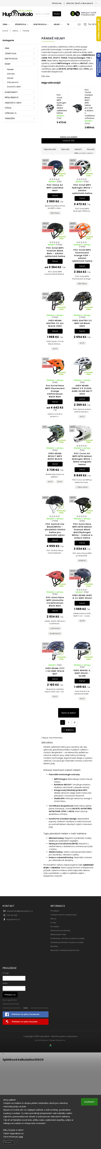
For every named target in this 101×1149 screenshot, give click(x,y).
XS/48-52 (82, 560)
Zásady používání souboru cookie (67, 942)
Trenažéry (10, 118)
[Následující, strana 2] (68, 722)
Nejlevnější (65, 149)
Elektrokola (11, 58)
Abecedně (90, 149)
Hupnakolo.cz (13, 919)
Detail (55, 195)
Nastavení (8, 1142)
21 (74, 722)
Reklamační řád (58, 934)
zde (21, 1136)
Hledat (57, 14)
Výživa (8, 108)
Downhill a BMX (14, 86)
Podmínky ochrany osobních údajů (67, 938)
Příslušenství (13, 82)
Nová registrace (10, 1000)
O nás (53, 922)
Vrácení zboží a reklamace (79, 3)
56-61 (59, 482)
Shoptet (45, 1040)
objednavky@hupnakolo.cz (20, 911)
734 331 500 (12, 915)
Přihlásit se (10, 995)
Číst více (45, 76)
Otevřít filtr (69, 140)
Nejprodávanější (50, 149)
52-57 (55, 349)
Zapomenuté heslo (11, 1004)
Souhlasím (89, 1101)
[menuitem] (7, 24)
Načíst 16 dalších (68, 713)
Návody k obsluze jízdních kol (64, 950)
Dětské (10, 78)
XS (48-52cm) (55, 633)
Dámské (11, 73)
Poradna (54, 926)
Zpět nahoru (47, 742)
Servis (53, 919)
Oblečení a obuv (13, 102)
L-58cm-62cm (82, 487)
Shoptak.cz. (61, 1040)
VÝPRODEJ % (11, 113)
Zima (7, 48)
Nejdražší (78, 149)
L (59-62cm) (55, 628)
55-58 (82, 621)
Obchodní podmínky (60, 930)
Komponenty (11, 92)
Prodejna (57, 3)
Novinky (54, 946)
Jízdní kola (10, 53)
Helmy (8, 64)
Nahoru (70, 730)
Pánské (10, 69)
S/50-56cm (55, 213)
